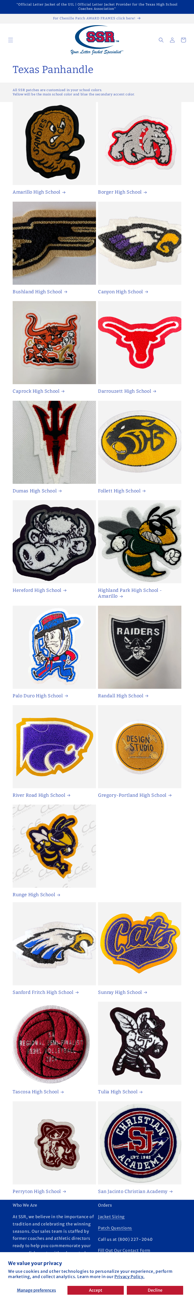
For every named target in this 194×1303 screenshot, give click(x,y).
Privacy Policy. (129, 1276)
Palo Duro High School (38, 696)
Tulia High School (117, 1092)
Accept (95, 1290)
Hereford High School (37, 590)
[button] (10, 40)
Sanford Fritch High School (43, 992)
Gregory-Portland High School (132, 795)
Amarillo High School (36, 192)
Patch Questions (115, 1227)
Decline (155, 1290)
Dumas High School (35, 491)
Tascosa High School (36, 1092)
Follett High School (119, 491)
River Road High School (39, 795)
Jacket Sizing (111, 1216)
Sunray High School (120, 992)
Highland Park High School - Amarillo (130, 593)
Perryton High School (37, 1191)
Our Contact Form (132, 1250)
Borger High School (120, 192)
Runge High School (34, 894)
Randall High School (120, 696)
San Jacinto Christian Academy (132, 1191)
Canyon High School (120, 292)
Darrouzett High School (124, 391)
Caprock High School (36, 391)
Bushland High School (37, 292)
